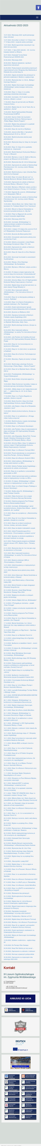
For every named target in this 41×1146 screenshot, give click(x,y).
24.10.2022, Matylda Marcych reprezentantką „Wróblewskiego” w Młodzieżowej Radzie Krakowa (19, 844)
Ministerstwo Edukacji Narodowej (12, 1082)
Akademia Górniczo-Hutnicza (11, 1111)
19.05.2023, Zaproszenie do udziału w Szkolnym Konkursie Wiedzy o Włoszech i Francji (19, 183)
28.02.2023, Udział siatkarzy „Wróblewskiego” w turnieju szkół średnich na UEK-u (19, 462)
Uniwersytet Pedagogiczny (29, 1099)
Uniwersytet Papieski (12, 1105)
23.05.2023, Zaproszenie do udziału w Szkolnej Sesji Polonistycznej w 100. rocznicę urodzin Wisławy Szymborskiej (20, 167)
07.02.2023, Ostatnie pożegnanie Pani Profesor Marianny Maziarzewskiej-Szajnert (19, 502)
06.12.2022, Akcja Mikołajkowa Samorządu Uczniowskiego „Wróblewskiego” (17, 654)
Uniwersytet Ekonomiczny (12, 1116)
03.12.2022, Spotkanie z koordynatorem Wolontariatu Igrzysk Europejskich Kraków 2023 (19, 676)
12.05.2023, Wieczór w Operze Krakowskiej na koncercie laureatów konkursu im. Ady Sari (18, 210)
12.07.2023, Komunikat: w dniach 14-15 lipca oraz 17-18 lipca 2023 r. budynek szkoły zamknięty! (19, 41)
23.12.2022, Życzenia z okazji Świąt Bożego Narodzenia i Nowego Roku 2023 (17, 591)
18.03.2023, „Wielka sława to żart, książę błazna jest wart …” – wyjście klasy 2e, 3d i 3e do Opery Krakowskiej (20, 391)
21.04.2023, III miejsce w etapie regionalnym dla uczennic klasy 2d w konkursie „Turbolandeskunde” (20, 273)
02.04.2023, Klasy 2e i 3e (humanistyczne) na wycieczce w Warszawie (18, 345)
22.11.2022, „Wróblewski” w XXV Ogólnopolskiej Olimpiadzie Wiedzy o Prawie (19, 724)
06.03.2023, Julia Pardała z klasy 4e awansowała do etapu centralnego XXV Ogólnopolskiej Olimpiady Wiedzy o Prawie (20, 431)
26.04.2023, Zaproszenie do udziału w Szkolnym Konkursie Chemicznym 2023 (19, 248)
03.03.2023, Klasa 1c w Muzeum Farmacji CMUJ (19, 450)
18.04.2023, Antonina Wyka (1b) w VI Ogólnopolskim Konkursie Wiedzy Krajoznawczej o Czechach (20, 281)
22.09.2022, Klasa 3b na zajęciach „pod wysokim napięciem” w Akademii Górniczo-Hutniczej (19, 926)
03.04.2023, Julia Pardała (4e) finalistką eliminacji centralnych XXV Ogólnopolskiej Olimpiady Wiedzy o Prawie (20, 339)
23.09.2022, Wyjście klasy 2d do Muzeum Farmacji (20, 919)
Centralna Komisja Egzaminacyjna (31, 1087)
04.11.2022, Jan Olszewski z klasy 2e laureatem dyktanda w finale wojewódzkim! (19, 804)
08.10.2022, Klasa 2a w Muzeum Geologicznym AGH (20, 879)
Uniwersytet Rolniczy (29, 1116)
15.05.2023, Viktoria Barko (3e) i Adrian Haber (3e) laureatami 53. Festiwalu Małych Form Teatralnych (20, 205)
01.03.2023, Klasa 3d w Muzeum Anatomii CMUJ (19, 458)
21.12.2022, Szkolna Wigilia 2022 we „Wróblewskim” (20, 600)
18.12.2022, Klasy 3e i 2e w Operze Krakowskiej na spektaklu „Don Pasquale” (20, 619)
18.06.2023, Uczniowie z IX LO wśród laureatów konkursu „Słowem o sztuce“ (19, 98)
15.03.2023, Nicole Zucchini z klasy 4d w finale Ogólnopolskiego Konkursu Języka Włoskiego (18, 402)
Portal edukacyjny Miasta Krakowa (30, 1076)
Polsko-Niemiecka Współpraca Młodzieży (30, 1094)
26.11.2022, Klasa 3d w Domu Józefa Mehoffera (19, 710)
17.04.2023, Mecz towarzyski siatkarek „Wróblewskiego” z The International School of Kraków (18, 292)
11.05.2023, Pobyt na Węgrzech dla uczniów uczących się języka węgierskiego (18, 215)
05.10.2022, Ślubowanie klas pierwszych (16, 893)
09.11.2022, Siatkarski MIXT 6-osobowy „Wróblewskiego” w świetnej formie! (16, 784)
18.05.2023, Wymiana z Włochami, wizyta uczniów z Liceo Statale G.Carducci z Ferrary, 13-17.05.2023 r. (20, 188)
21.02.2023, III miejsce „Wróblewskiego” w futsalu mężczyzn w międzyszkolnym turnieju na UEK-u (19, 482)
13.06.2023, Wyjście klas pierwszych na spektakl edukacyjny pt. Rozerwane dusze (19, 125)
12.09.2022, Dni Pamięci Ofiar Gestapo (16, 945)
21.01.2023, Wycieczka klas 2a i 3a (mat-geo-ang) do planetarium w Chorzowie (20, 549)
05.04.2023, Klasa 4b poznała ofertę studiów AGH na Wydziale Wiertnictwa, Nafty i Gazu (19, 321)
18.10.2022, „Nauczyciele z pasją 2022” (16, 861)
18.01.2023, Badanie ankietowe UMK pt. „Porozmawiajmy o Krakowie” (16, 561)
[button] (38, 7)
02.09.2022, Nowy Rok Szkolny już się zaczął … (19, 948)
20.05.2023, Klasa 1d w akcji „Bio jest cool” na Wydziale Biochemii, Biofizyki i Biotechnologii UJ (19, 178)
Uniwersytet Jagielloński (12, 1099)
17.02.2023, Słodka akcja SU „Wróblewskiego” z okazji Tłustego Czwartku (19, 492)
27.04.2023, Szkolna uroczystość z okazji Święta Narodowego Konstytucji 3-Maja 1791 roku (19, 243)
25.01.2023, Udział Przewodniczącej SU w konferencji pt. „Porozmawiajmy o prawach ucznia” (19, 532)
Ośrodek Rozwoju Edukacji (30, 1081)
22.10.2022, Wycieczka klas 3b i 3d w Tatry (17, 848)
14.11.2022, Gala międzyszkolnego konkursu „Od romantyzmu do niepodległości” (19, 759)
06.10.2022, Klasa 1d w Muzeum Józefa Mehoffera (20, 885)
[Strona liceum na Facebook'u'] (38, 3)
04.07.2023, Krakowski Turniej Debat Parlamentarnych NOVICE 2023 (15, 56)
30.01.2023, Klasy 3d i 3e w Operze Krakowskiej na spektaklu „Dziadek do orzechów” (20, 519)
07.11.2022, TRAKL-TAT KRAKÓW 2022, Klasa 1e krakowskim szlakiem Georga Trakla (19, 794)
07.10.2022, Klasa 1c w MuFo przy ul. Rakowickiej (19, 882)
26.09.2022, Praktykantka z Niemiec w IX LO (18, 916)
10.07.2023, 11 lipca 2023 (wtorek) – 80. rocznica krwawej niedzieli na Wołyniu (19, 51)
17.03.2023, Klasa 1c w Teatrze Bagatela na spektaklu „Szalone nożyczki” (18, 397)
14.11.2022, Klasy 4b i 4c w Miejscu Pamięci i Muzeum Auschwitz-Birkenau (18, 764)
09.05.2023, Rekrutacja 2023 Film (14, 219)
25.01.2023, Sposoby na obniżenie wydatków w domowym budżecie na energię (19, 537)
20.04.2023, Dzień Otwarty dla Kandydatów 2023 (19, 277)
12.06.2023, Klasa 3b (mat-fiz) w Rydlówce (17, 129)
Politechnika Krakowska (29, 1110)
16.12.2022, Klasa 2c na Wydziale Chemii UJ (18, 635)
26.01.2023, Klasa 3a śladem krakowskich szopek (19, 528)
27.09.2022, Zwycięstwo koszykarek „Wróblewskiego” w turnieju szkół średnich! (17, 912)
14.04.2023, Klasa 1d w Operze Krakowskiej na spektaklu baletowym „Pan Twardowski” (19, 303)
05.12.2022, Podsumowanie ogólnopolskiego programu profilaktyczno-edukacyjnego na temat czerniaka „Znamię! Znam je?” (19, 665)
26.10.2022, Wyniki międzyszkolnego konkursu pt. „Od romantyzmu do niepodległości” (19, 834)
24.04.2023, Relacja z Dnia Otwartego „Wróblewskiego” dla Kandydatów (16, 263)
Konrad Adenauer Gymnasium (13, 1093)
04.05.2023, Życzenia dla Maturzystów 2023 (18, 234)
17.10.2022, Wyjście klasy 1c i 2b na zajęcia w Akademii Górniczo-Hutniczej (18, 865)
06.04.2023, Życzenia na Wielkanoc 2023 (17, 312)
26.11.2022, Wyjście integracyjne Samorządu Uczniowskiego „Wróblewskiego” (18, 706)
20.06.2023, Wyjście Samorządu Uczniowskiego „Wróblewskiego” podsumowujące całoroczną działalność (19, 87)
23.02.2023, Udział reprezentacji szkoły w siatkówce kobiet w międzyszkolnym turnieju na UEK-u (20, 477)
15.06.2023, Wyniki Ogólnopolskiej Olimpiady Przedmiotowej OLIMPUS (18, 113)
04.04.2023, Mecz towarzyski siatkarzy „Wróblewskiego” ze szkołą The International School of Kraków (20, 332)
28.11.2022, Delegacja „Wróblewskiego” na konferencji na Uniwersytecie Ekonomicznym (18, 701)
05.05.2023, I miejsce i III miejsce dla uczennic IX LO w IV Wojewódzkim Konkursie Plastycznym (20, 230)
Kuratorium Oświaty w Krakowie (12, 1077)
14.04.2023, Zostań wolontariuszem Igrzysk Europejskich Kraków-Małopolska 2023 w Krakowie (20, 308)
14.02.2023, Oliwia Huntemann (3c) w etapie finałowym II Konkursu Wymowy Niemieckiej (18, 497)
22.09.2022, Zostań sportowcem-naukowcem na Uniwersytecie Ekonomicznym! (19, 931)
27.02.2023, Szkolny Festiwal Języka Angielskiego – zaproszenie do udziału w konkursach (20, 467)
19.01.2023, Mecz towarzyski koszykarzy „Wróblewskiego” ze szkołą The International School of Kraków (20, 555)
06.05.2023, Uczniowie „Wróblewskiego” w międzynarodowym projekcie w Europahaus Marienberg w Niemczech (17, 224)
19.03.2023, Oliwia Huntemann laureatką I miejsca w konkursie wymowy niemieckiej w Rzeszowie (20, 385)
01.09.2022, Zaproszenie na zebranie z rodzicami (19, 951)
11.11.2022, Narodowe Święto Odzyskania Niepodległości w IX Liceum (17, 774)
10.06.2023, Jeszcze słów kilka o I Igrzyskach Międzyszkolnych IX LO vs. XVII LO (18, 133)
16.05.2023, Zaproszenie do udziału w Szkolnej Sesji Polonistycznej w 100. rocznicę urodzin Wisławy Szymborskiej (20, 199)
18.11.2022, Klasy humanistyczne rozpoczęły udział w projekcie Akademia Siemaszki (20, 739)
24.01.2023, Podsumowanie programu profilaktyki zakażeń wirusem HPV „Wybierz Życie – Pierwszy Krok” (19, 543)
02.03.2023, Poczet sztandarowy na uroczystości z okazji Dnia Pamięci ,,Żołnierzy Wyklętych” (20, 454)
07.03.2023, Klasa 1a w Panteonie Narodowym (18, 426)
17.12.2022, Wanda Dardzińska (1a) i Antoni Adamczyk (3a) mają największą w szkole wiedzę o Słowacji (20, 625)
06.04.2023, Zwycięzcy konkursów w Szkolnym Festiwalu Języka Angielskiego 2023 (18, 316)
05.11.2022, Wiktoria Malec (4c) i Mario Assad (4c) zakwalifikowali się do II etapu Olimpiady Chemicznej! (20, 799)
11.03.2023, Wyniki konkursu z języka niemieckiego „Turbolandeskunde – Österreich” (20, 422)
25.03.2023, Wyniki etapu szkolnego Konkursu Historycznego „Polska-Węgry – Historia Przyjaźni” (19, 365)
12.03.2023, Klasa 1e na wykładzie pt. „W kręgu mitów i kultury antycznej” (19, 417)
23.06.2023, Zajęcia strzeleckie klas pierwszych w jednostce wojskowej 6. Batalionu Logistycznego (19, 76)
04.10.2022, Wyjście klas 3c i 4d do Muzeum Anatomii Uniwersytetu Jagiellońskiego (18, 902)
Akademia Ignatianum (29, 1105)
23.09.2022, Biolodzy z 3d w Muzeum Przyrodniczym (20, 922)
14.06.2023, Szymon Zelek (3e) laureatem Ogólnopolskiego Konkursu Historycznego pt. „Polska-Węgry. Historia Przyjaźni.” (18, 119)
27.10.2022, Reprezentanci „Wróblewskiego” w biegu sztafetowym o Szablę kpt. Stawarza (20, 829)
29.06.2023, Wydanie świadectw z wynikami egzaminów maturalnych (17, 64)
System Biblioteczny (12, 1009)
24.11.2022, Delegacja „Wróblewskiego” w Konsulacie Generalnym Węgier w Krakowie (17, 714)
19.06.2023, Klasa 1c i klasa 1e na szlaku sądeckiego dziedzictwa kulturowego (17, 93)
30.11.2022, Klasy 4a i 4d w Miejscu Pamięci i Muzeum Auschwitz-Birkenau (18, 686)
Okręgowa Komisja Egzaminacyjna (13, 1088)
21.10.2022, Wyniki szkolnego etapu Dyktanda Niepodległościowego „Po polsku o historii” (18, 852)
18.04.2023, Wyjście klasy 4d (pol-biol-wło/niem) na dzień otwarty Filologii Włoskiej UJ (20, 286)
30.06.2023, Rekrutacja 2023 (13, 60)
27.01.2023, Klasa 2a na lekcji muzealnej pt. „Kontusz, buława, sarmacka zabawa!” (18, 524)
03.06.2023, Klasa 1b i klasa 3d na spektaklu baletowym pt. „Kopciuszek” (18, 148)
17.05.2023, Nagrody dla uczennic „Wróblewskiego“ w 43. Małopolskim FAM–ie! (20, 193)
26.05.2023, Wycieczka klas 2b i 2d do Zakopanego (20, 162)
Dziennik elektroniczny (29, 1009)
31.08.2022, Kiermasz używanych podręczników (19, 954)
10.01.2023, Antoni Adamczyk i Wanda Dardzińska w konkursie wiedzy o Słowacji (20, 576)
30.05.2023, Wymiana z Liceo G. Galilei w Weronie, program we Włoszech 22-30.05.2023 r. (20, 158)
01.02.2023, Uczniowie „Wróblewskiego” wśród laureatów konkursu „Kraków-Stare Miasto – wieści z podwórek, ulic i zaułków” (20, 508)
